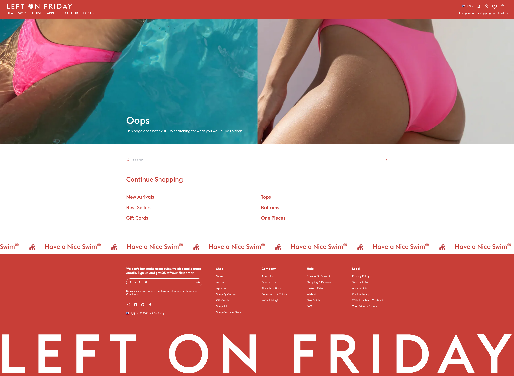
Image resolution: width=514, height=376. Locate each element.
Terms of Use (360, 282)
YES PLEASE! (198, 282)
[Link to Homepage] (39, 6)
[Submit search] (386, 160)
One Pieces (273, 218)
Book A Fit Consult (318, 276)
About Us (268, 276)
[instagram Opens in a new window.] (128, 305)
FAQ (309, 306)
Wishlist (311, 294)
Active (220, 282)
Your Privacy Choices (365, 306)
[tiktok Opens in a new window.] (150, 305)
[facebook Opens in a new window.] (136, 305)
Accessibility (360, 288)
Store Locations (271, 288)
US (469, 6)
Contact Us (269, 282)
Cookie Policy (360, 294)
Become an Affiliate (274, 294)
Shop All (221, 306)
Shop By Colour (226, 294)
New (9, 13)
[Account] (486, 6)
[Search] (478, 6)
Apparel (221, 288)
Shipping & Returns (319, 282)
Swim (219, 276)
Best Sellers (138, 207)
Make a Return (316, 288)
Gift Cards (137, 218)
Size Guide (313, 300)
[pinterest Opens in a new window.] (143, 305)
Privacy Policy (169, 291)
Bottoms (270, 207)
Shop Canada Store (228, 312)
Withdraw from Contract (367, 300)
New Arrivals (140, 197)
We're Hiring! (270, 300)
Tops (266, 197)
